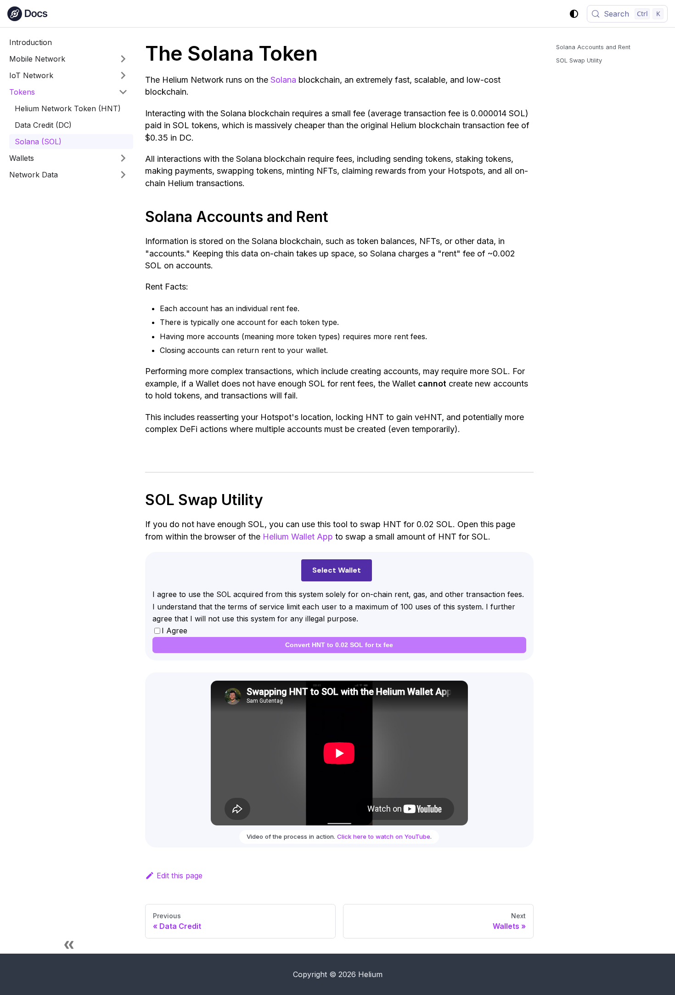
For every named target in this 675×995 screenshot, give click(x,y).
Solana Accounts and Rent (593, 47)
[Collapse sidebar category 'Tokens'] (123, 92)
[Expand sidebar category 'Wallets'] (123, 158)
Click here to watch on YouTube (383, 836)
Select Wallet (336, 570)
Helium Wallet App (298, 536)
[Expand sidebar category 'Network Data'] (123, 174)
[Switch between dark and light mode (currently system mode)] (574, 13)
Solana (283, 80)
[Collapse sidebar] (69, 944)
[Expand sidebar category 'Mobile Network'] (123, 58)
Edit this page (179, 875)
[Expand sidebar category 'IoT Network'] (123, 75)
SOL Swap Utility (579, 60)
